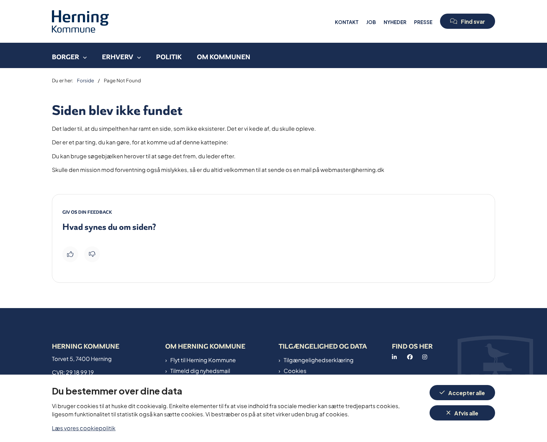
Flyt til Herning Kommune (203, 360)
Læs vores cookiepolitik (84, 427)
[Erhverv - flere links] (137, 55)
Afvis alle (466, 412)
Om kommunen (223, 57)
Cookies (295, 370)
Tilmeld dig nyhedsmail (200, 370)
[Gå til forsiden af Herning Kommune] (191, 21)
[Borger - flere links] (83, 55)
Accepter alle (466, 392)
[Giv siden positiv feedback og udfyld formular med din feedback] (70, 254)
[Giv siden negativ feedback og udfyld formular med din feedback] (92, 254)
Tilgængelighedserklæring (319, 360)
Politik (169, 57)
